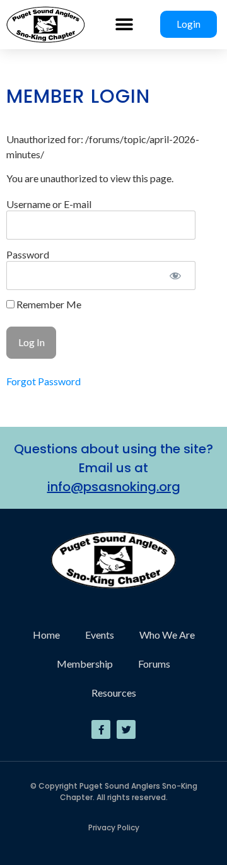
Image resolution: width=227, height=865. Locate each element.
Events (99, 635)
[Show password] (174, 275)
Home (46, 635)
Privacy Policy (113, 827)
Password (27, 254)
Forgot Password (43, 381)
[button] (124, 24)
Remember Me (48, 304)
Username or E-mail (48, 203)
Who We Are (167, 635)
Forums (154, 664)
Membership (85, 664)
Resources (113, 693)
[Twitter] (126, 729)
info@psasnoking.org (113, 487)
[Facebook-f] (100, 729)
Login (189, 24)
